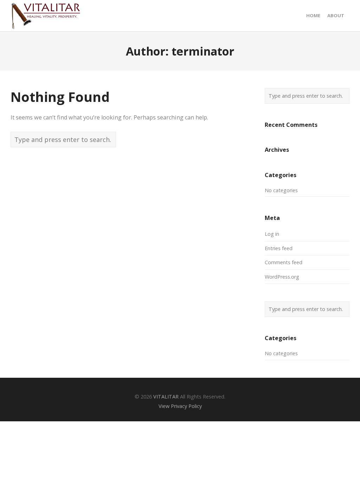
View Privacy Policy (180, 406)
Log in (272, 234)
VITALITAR (166, 396)
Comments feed (283, 262)
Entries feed (278, 248)
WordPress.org (282, 276)
